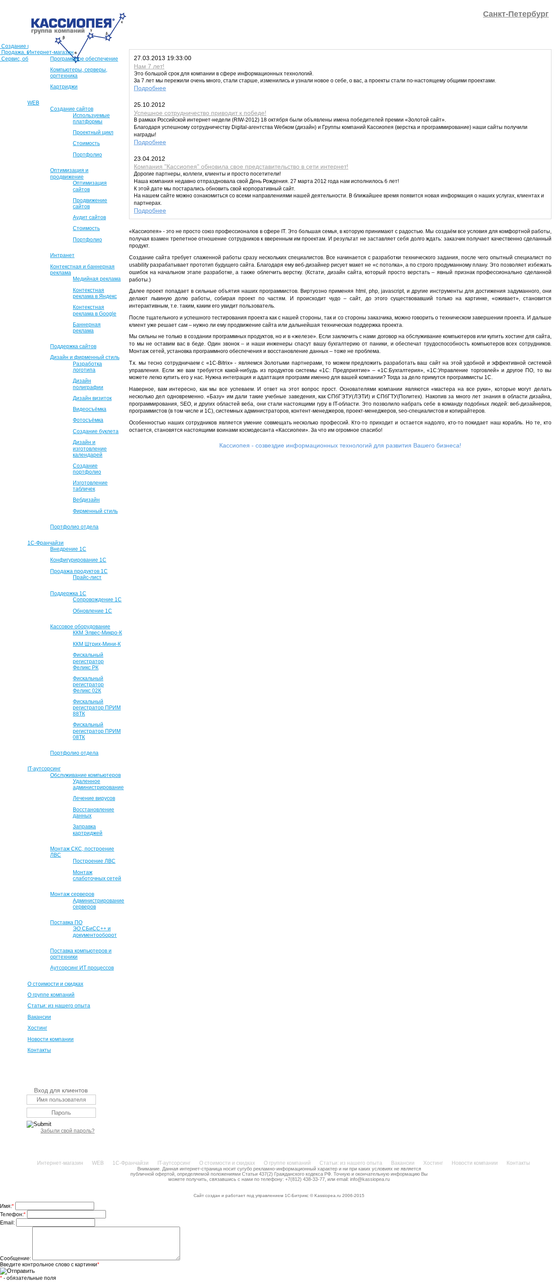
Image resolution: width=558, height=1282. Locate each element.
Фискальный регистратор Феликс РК (88, 661)
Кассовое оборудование (80, 627)
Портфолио (87, 155)
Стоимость (86, 143)
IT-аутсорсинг (44, 769)
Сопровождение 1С (97, 600)
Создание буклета (96, 431)
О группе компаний (51, 995)
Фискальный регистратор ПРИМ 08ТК (97, 731)
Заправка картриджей (87, 830)
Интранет (62, 255)
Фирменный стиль (95, 511)
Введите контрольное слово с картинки (49, 1265)
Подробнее (150, 88)
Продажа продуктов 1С (79, 571)
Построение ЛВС (94, 861)
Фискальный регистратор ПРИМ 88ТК (97, 708)
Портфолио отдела (74, 527)
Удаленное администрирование (98, 784)
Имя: (7, 1206)
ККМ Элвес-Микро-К (97, 633)
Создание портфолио (87, 469)
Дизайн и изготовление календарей (90, 448)
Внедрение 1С (68, 549)
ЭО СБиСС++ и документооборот (95, 932)
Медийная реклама (97, 279)
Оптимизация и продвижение (69, 173)
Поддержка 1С (68, 593)
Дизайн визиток (92, 398)
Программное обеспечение (84, 59)
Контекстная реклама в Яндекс (95, 293)
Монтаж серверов (72, 894)
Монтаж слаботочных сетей (97, 875)
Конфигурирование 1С (78, 560)
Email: (8, 1223)
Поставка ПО (66, 922)
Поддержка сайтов (73, 346)
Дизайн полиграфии (88, 384)
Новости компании (50, 1039)
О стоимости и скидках (55, 984)
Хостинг (37, 1028)
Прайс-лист (87, 577)
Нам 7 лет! (149, 66)
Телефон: (13, 1214)
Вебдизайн (86, 500)
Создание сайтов (71, 109)
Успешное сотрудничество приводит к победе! (200, 112)
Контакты (39, 1050)
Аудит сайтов (89, 217)
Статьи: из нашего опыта (58, 1006)
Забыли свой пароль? (68, 1131)
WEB (33, 103)
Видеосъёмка (89, 409)
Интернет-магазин (50, 52)
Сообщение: (16, 1258)
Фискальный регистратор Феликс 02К (88, 684)
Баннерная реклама (87, 328)
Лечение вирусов (94, 798)
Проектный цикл (93, 132)
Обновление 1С (92, 611)
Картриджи (64, 87)
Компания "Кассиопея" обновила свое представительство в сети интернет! (241, 166)
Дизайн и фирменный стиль (84, 357)
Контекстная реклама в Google (94, 310)
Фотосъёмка (88, 420)
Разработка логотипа (87, 367)
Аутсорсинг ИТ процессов (82, 968)
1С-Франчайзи (45, 543)
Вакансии (39, 1017)
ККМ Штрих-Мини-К (97, 644)
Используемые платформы (91, 118)
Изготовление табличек (90, 486)
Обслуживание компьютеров (85, 775)
